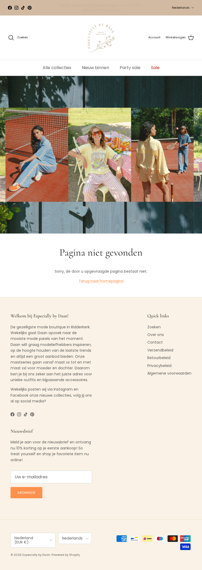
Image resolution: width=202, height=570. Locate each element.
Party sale (130, 68)
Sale (155, 68)
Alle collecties (57, 68)
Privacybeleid (159, 365)
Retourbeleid (158, 357)
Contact (155, 342)
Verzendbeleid (160, 350)
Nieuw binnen (95, 68)
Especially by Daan (36, 555)
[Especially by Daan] (101, 38)
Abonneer (26, 492)
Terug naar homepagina (101, 281)
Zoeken (154, 327)
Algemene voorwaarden (169, 373)
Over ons (155, 334)
